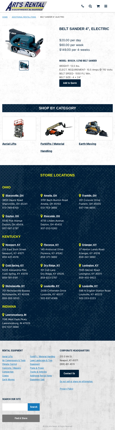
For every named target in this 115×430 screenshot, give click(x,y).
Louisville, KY (51, 285)
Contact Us (69, 373)
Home (5, 17)
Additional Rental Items (24, 17)
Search (33, 406)
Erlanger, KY (89, 244)
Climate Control (9, 364)
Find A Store (21, 418)
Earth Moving (87, 143)
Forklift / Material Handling (42, 356)
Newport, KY (13, 244)
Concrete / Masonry (11, 368)
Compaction (7, 371)
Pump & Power (37, 368)
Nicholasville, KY (15, 285)
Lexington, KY (90, 265)
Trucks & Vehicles (38, 371)
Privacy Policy (66, 388)
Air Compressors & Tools (13, 360)
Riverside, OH (52, 216)
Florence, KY (51, 244)
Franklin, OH (89, 195)
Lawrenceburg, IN (16, 314)
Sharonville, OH (15, 195)
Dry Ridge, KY (52, 265)
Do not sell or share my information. (76, 381)
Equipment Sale (37, 379)
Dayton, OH (12, 216)
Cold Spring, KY (15, 265)
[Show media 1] (24, 65)
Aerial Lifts (9, 143)
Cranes (5, 375)
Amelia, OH (50, 195)
